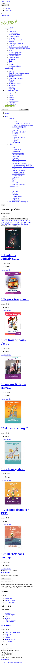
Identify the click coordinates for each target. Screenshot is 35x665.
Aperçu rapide (6, 270)
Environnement (13, 33)
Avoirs (7, 636)
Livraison (7, 613)
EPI (10, 29)
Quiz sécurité (13, 85)
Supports (9, 68)
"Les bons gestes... (13, 469)
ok (3, 205)
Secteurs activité (11, 90)
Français (7, 8)
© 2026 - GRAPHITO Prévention (11, 662)
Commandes (8, 634)
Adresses (7, 637)
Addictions (12, 59)
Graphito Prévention (9, 106)
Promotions (8, 598)
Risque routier (13, 31)
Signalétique (12, 89)
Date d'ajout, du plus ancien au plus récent (15, 221)
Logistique (12, 102)
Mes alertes (8, 641)
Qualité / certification (15, 66)
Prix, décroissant (23, 224)
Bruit (10, 50)
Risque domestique (14, 36)
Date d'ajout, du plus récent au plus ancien (14, 218)
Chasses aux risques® (15, 75)
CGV (6, 616)
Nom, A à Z (27, 222)
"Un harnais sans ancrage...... (12, 555)
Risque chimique (14, 57)
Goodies (11, 80)
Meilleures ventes (10, 602)
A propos (7, 618)
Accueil (7, 116)
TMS (18, 128)
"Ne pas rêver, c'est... (15, 299)
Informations (5, 659)
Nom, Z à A (4, 224)
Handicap (11, 41)
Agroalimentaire (13, 101)
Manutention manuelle (15, 40)
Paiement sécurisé (10, 620)
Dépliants (11, 76)
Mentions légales (10, 615)
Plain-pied (12, 38)
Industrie (11, 99)
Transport (11, 97)
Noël (10, 61)
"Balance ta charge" (14, 428)
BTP (10, 94)
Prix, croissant (13, 224)
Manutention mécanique (16, 43)
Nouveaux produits (10, 600)
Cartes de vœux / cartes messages (19, 73)
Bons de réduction (10, 639)
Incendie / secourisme (15, 52)
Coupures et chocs (14, 55)
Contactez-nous (5, 1)
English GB (8, 10)
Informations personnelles (12, 632)
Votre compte (6, 625)
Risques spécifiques (15, 54)
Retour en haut (6, 572)
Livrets (11, 82)
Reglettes (11, 87)
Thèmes (9, 28)
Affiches (11, 71)
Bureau (11, 95)
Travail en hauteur (14, 35)
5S (9, 62)
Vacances (11, 64)
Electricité (12, 45)
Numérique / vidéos (15, 83)
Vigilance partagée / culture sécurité (19, 48)
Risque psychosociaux (23, 123)
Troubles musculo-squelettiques (18, 201)
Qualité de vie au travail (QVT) (18, 47)
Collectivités (12, 104)
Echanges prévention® (16, 78)
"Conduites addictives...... (10, 256)
